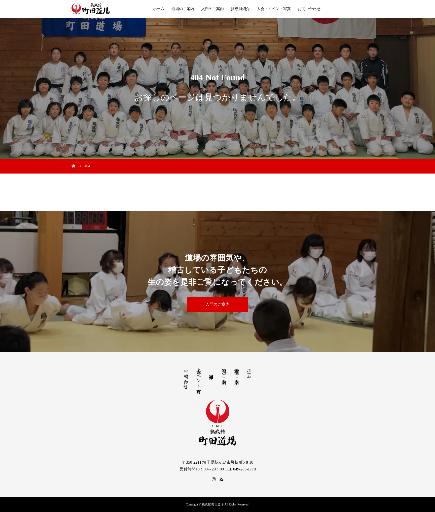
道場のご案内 (182, 9)
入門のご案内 (212, 9)
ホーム (158, 9)
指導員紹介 (240, 9)
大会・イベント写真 (274, 9)
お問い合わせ (309, 9)
